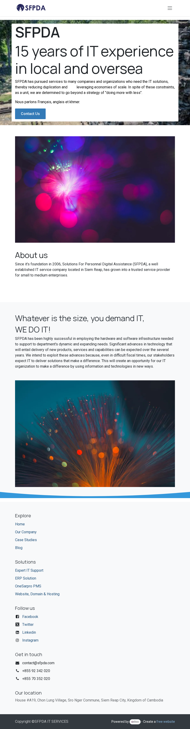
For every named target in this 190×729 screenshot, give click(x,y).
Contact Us (30, 114)
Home (20, 524)
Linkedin (29, 632)
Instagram (30, 640)
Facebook (30, 616)
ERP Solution (25, 578)
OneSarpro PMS (28, 586)
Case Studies (26, 540)
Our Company (26, 532)
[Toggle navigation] (170, 8)
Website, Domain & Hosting (37, 594)
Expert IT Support (29, 570)
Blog (18, 548)
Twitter (28, 624)
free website (165, 721)
